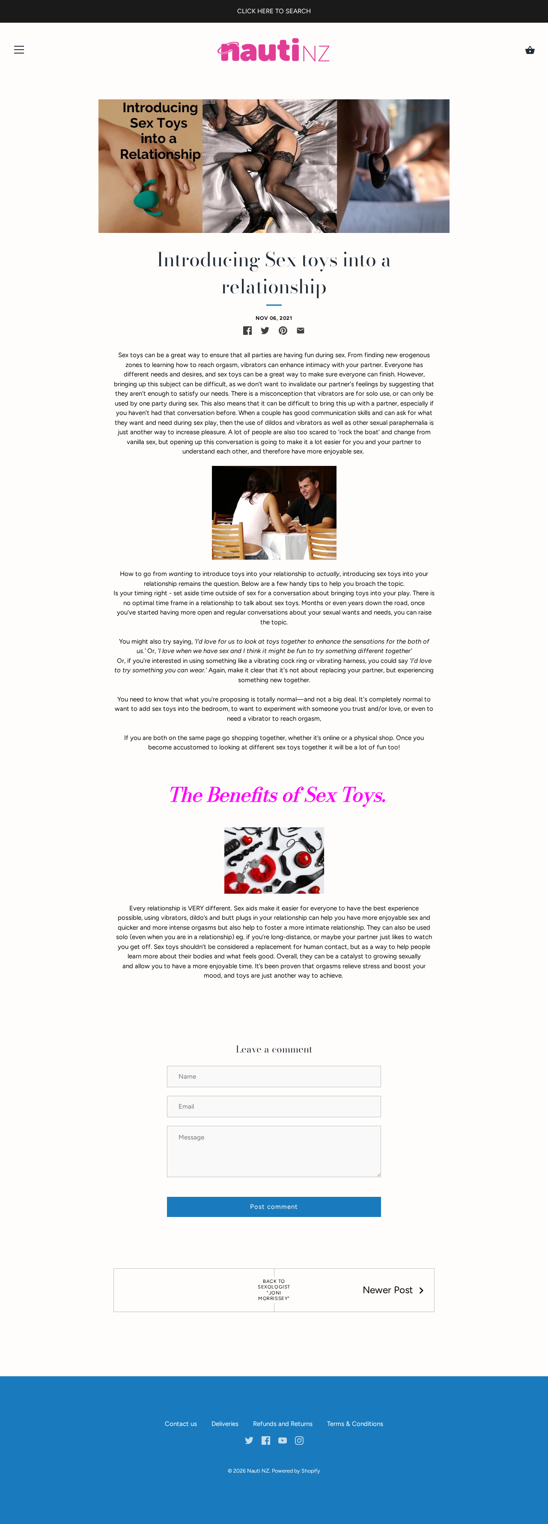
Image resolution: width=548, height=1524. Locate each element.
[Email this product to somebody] (300, 330)
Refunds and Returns (283, 1424)
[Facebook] (266, 1439)
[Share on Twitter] (265, 330)
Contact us (181, 1424)
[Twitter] (249, 1439)
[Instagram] (299, 1439)
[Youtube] (282, 1439)
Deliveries (224, 1424)
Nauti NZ (258, 1470)
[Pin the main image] (283, 330)
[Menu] (19, 52)
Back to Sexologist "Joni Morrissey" (274, 1290)
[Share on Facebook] (247, 330)
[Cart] (530, 50)
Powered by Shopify (296, 1470)
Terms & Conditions (355, 1424)
